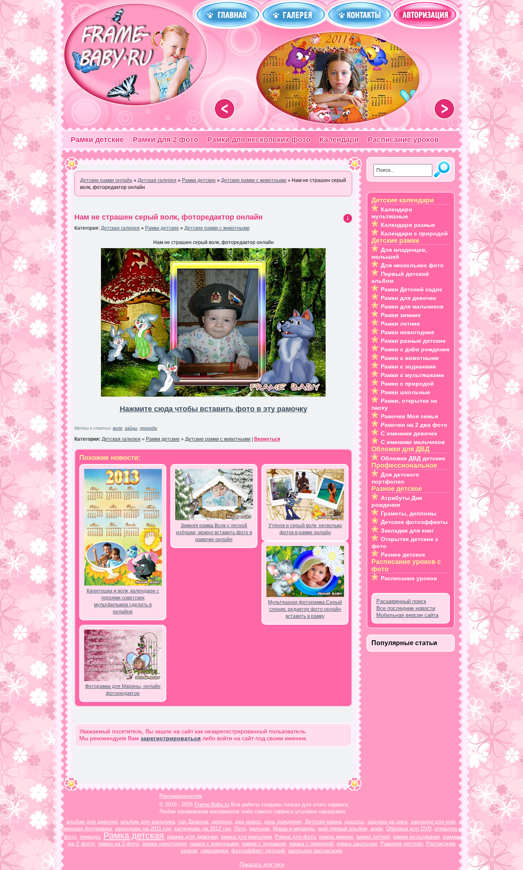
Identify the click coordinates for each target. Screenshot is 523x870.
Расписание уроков (403, 139)
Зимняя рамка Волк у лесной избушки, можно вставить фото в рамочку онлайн (214, 532)
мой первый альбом (342, 829)
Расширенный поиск (401, 601)
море (377, 829)
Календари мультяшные (391, 213)
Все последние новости (405, 608)
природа (148, 428)
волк (117, 428)
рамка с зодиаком (264, 844)
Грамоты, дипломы (408, 513)
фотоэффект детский (258, 851)
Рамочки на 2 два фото (414, 425)
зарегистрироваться (171, 738)
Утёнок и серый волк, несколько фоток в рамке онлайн (305, 529)
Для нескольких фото (412, 265)
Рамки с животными (410, 358)
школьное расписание (315, 851)
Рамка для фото (295, 837)
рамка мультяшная (416, 837)
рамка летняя (373, 837)
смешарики (214, 851)
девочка (222, 822)
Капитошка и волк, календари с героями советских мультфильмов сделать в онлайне (123, 601)
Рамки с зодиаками (408, 366)
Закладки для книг (407, 530)
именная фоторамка (87, 829)
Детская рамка (323, 822)
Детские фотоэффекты (414, 522)
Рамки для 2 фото (165, 139)
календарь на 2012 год (202, 829)
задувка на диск (387, 822)
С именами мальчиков (413, 442)
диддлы (354, 822)
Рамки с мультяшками (412, 375)
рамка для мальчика (246, 837)
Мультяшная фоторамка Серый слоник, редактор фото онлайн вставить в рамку (305, 609)
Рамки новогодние (407, 332)
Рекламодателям (180, 796)
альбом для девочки (91, 822)
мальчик (259, 829)
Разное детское (403, 554)
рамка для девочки (192, 836)
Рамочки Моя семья (409, 416)
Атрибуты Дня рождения (396, 501)
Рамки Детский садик (411, 289)
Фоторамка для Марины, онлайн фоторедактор (123, 690)
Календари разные (408, 225)
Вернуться (267, 439)
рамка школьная (357, 844)
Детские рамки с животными (217, 228)
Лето (240, 829)
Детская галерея (120, 228)
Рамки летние (400, 323)
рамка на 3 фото (118, 844)
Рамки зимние (401, 315)
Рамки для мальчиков (412, 306)
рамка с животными (214, 844)
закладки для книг (433, 822)
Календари (339, 139)
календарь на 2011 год (143, 829)
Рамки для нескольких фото (259, 139)
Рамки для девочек (408, 298)
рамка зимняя (336, 837)
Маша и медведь (294, 829)
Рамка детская (133, 835)
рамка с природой (311, 844)
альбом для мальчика (148, 822)
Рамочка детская (401, 844)
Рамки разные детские (413, 340)
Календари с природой (414, 233)
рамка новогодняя (164, 844)
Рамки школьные (405, 392)
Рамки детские (97, 139)
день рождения (283, 822)
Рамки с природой (407, 383)
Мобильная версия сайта (407, 615)
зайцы (131, 428)
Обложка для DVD (408, 829)
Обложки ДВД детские (413, 458)
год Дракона (193, 822)
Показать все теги (261, 864)
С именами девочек (409, 433)
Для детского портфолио (395, 478)
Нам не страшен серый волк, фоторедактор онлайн (168, 217)
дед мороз (248, 822)
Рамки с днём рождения (415, 349)
